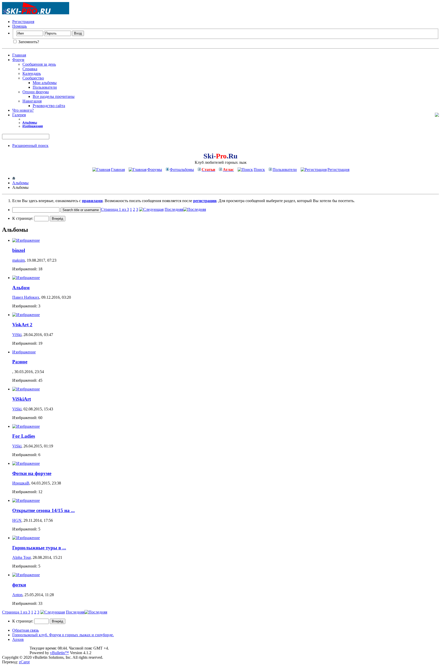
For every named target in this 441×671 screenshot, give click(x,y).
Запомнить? (28, 42)
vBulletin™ (59, 653)
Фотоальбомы (182, 169)
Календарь (31, 73)
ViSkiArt (21, 399)
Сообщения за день (39, 64)
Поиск (259, 169)
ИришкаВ (20, 483)
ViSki (16, 334)
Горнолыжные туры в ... (39, 547)
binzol (18, 250)
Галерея (19, 115)
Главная (19, 55)
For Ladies (23, 436)
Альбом (21, 287)
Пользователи (45, 87)
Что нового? (23, 110)
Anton (17, 595)
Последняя (174, 209)
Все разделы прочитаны (54, 96)
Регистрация (23, 21)
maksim (18, 260)
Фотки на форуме (31, 473)
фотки (19, 584)
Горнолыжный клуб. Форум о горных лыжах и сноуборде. (63, 635)
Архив (18, 639)
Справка (29, 69)
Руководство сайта (49, 105)
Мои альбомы (45, 82)
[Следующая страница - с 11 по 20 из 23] (151, 209)
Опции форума (35, 92)
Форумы (154, 169)
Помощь (19, 26)
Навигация (32, 101)
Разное (19, 361)
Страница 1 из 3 (115, 209)
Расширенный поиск (30, 145)
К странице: (23, 218)
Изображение (24, 352)
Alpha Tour (21, 557)
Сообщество (33, 78)
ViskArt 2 (22, 324)
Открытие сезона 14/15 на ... (43, 510)
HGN (16, 520)
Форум (18, 59)
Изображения (32, 126)
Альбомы (29, 122)
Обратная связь (25, 630)
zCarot (24, 662)
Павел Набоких (25, 297)
